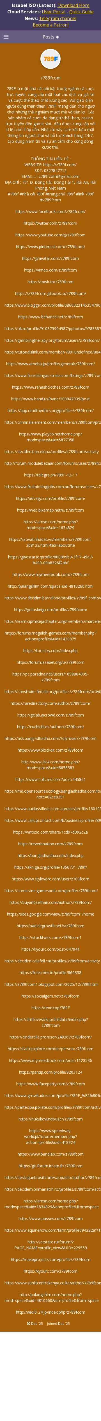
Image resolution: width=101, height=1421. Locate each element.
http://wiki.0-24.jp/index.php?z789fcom (50, 1312)
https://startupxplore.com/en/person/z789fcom (50, 1048)
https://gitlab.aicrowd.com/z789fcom (50, 715)
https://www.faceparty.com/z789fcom (50, 1083)
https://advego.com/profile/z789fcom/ (50, 498)
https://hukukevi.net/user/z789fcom (51, 1119)
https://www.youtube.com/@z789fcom (50, 235)
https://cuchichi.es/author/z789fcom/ (50, 726)
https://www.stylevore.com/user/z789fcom (50, 879)
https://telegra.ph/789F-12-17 (50, 475)
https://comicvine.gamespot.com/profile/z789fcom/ (51, 890)
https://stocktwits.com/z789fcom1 (50, 937)
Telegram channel (57, 18)
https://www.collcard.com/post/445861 (50, 779)
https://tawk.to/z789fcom (50, 281)
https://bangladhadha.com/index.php (51, 855)
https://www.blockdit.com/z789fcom (50, 750)
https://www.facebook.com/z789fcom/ (50, 211)
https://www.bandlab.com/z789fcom (51, 1154)
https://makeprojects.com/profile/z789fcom (50, 1259)
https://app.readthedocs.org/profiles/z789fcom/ (51, 410)
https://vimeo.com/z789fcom (50, 270)
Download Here (73, 5)
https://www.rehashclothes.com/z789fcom (50, 387)
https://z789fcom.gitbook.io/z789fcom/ (50, 293)
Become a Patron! (50, 25)
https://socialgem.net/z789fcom (50, 996)
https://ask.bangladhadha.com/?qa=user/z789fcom (51, 738)
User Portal (53, 12)
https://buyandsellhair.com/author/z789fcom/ (51, 902)
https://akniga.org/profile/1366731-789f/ (50, 867)
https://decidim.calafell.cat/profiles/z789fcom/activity (52, 961)
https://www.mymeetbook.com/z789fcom (51, 574)
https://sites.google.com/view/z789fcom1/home (50, 914)
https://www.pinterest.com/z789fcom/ (50, 246)
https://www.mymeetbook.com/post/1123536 (50, 1060)
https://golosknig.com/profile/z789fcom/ (50, 609)
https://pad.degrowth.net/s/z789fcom (50, 925)
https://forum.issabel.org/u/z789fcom (50, 662)
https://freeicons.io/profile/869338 (50, 972)
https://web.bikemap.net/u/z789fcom (50, 510)
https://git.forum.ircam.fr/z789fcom (50, 1165)
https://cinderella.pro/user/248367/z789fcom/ (51, 1037)
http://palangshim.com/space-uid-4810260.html (50, 586)
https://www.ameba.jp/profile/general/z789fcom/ (50, 363)
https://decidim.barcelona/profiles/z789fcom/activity (51, 451)
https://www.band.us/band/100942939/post (50, 398)
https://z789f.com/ (60, 164)
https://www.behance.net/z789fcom (50, 316)
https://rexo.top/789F (50, 1007)
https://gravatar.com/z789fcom (50, 258)
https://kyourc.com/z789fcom (50, 1271)
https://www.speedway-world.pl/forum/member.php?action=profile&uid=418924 (50, 1136)
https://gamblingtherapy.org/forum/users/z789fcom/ (52, 340)
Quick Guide (81, 12)
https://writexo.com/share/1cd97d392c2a (50, 832)
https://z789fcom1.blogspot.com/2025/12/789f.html (51, 984)
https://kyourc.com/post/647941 (50, 949)
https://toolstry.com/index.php (50, 650)
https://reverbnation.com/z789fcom (50, 843)
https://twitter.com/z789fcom (50, 223)
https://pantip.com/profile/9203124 (50, 1072)
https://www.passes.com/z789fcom (51, 1218)
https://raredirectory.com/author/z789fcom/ (50, 703)
